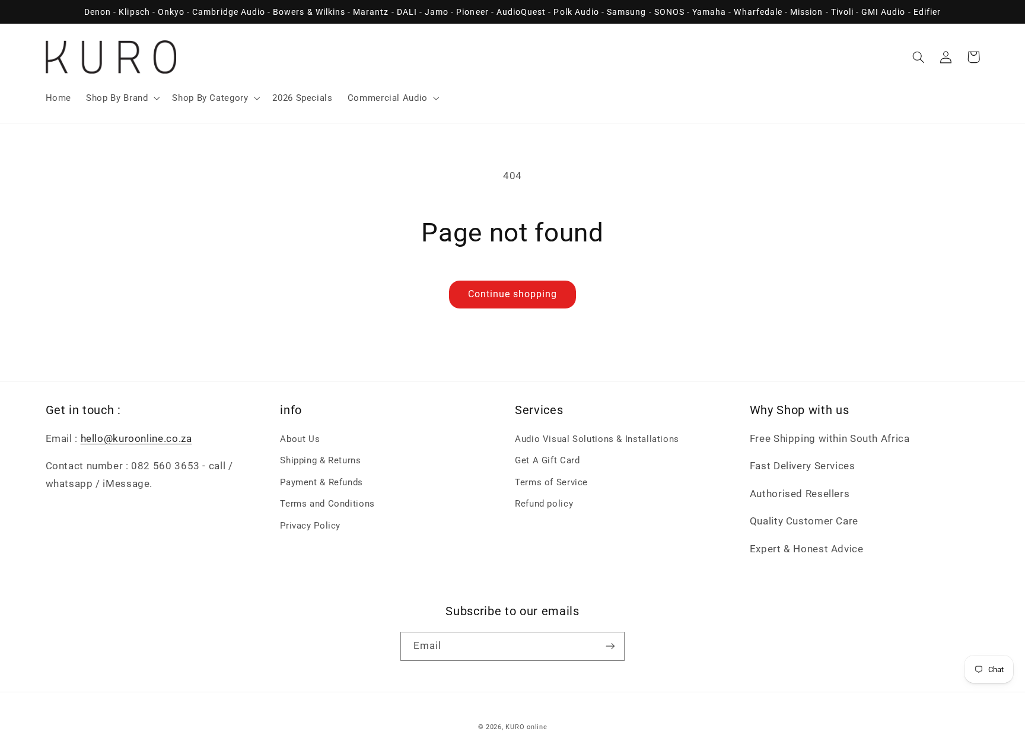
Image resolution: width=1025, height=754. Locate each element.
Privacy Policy (310, 525)
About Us (300, 439)
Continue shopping (513, 294)
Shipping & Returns (320, 460)
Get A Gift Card (547, 460)
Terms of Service (551, 482)
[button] (122, 98)
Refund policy (544, 503)
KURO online (526, 727)
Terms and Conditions (327, 503)
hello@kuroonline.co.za (136, 438)
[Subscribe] (610, 646)
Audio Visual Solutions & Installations (597, 439)
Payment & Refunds (321, 482)
